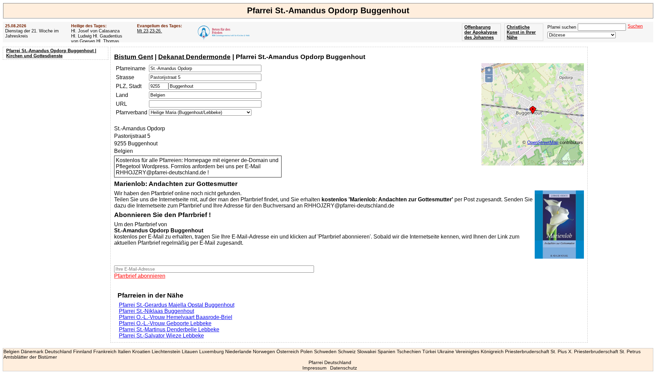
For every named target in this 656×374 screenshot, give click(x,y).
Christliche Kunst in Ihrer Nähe (521, 32)
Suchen (635, 26)
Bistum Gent (133, 56)
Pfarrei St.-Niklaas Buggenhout (156, 311)
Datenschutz (343, 368)
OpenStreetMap (542, 142)
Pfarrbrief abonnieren (139, 276)
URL (121, 104)
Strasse (125, 77)
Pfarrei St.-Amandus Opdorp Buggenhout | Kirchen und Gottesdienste (51, 53)
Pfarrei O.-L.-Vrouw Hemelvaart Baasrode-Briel (175, 317)
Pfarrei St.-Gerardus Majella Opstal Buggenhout (176, 305)
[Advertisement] (56, 105)
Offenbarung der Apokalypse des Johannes (480, 32)
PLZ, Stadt (128, 86)
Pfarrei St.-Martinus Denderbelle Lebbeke (169, 329)
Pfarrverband (131, 112)
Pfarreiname (131, 68)
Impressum (314, 368)
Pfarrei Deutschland (330, 362)
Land (122, 95)
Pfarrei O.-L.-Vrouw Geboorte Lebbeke (165, 323)
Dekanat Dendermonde (194, 56)
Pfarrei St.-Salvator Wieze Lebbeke (161, 336)
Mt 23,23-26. (149, 30)
